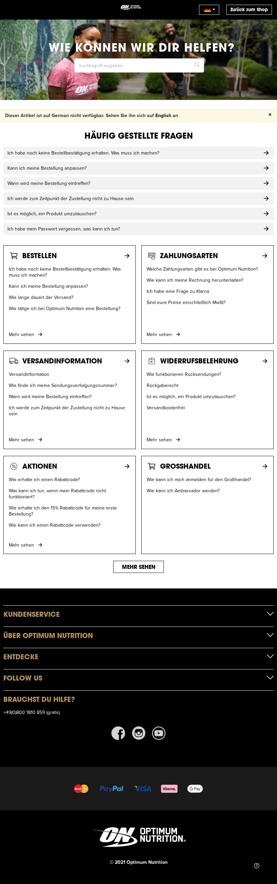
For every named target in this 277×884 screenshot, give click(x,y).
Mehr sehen (22, 334)
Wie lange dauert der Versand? (41, 297)
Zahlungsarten (189, 255)
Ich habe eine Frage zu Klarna (178, 291)
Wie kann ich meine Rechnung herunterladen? (195, 280)
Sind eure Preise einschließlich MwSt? (186, 302)
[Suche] (197, 65)
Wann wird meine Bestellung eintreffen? (50, 396)
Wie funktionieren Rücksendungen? (184, 374)
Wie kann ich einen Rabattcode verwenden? (54, 525)
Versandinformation (62, 361)
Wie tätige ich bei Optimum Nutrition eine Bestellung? (64, 308)
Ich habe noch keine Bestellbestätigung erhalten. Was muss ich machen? (65, 272)
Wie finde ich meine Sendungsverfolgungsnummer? (63, 385)
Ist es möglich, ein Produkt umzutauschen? (191, 396)
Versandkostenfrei (166, 407)
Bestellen (39, 255)
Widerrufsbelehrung (199, 361)
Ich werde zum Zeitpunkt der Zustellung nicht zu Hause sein (67, 410)
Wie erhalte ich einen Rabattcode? (44, 479)
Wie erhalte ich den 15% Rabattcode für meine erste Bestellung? (63, 510)
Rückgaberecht (162, 385)
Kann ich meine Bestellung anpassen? (48, 286)
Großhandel (185, 466)
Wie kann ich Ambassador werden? (183, 490)
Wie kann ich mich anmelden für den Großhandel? (199, 479)
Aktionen (39, 466)
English (163, 115)
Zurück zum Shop (249, 9)
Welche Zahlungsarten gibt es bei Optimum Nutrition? (202, 269)
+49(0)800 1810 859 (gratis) (31, 712)
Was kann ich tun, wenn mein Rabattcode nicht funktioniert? (57, 493)
